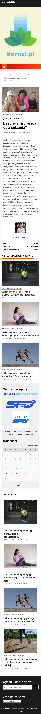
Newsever (31, 708)
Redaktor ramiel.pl (11, 132)
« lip (18, 485)
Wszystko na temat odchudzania (13, 114)
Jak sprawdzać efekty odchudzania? (11, 247)
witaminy (6, 181)
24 (6, 473)
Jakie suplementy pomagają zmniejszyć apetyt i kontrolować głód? (19, 577)
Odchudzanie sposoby (32, 247)
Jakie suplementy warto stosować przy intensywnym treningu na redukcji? (20, 662)
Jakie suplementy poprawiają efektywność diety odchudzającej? (18, 533)
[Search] (37, 67)
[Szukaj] (36, 687)
